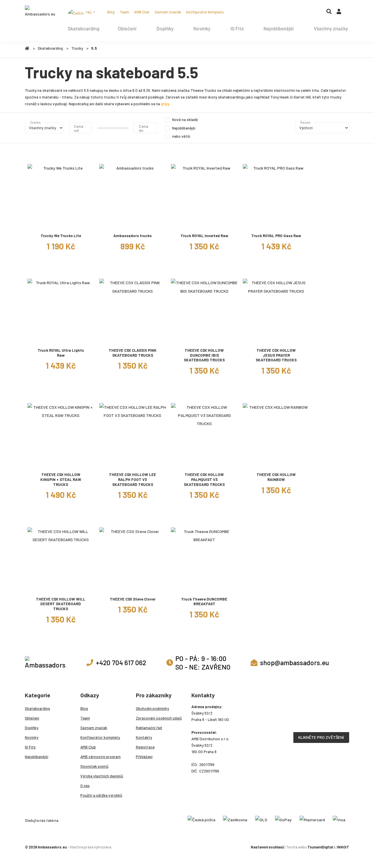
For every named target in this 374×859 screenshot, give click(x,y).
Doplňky (165, 28)
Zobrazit (61, 224)
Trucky (77, 48)
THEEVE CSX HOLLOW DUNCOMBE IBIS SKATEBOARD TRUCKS (204, 355)
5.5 (94, 48)
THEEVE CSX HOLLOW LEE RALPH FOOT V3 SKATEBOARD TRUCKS (132, 479)
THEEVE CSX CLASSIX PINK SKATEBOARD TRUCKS (133, 353)
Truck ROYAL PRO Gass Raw (276, 235)
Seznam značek (168, 12)
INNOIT (343, 847)
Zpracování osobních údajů (159, 718)
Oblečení (127, 28)
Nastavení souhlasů (267, 847)
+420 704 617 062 (121, 662)
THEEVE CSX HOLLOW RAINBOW (276, 477)
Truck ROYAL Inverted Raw (204, 235)
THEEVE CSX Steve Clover (132, 599)
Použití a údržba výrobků (101, 795)
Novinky (201, 28)
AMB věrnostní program (100, 756)
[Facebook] (244, 11)
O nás (85, 785)
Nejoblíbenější (279, 28)
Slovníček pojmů (94, 766)
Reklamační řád (149, 727)
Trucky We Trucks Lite (61, 235)
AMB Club (141, 12)
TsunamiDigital (320, 847)
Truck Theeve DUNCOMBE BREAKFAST (204, 601)
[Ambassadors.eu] (40, 11)
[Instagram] (235, 11)
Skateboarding (83, 28)
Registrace (145, 747)
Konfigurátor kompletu (205, 12)
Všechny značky (331, 28)
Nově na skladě (185, 119)
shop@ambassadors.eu (294, 662)
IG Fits (237, 28)
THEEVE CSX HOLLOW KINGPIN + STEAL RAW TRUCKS (60, 479)
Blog (111, 12)
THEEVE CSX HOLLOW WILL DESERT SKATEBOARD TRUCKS (60, 604)
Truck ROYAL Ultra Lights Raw (61, 353)
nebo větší (181, 136)
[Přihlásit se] (339, 13)
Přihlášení (144, 756)
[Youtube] (252, 11)
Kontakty (144, 737)
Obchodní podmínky (152, 708)
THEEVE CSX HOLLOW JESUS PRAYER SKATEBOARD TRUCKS (276, 355)
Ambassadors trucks (132, 235)
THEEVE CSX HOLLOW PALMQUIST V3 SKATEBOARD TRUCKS (204, 479)
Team (124, 12)
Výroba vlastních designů (101, 776)
